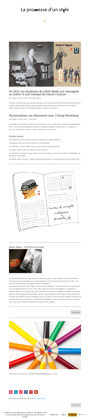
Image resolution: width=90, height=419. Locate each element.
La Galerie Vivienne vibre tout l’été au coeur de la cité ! (28, 150)
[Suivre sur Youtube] (36, 392)
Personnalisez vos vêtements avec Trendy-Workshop (44, 115)
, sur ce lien (47, 374)
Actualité (33, 98)
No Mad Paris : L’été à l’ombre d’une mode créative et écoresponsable (34, 146)
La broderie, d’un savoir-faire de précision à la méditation (29, 143)
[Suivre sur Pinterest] (31, 392)
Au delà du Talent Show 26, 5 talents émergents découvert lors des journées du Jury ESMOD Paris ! (44, 159)
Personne (32, 119)
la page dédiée (40, 398)
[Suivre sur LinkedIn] (16, 392)
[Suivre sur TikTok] (21, 392)
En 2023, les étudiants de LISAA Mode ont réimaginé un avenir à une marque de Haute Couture (44, 92)
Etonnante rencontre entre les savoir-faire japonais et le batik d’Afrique (34, 140)
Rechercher (76, 312)
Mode (39, 98)
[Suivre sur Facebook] (26, 392)
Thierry (14, 98)
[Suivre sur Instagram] (11, 392)
